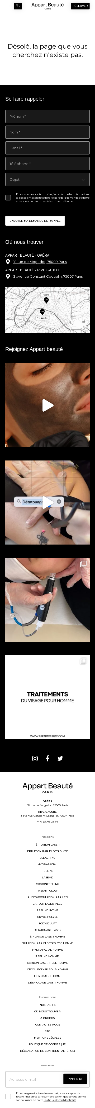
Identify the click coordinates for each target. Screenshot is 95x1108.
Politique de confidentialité (60, 1100)
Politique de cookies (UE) (47, 1044)
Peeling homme (47, 956)
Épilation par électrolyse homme (47, 943)
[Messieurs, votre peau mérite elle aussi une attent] (47, 697)
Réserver (80, 6)
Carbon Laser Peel (47, 903)
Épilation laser (48, 844)
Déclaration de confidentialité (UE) (47, 1051)
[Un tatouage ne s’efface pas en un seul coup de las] (47, 502)
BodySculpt (48, 923)
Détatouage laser (47, 930)
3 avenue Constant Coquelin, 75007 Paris (48, 276)
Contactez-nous (47, 1024)
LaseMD (47, 877)
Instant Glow (47, 890)
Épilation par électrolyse (47, 851)
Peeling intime (47, 910)
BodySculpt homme (47, 976)
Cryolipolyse (47, 917)
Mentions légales (47, 1037)
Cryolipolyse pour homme (47, 969)
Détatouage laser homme (47, 982)
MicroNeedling (47, 884)
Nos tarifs (47, 1005)
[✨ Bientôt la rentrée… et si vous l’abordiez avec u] (47, 405)
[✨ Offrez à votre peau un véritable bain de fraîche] (47, 600)
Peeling (47, 871)
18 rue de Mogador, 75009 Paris (40, 262)
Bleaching (47, 858)
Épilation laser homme (47, 936)
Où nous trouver (47, 1011)
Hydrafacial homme (47, 949)
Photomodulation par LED (47, 897)
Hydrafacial (47, 864)
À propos (47, 1018)
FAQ (47, 1031)
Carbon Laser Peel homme (47, 963)
